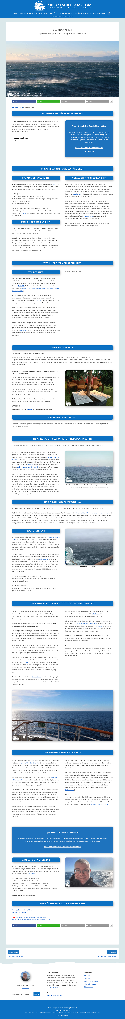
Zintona (38, 300)
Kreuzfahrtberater (26, 13)
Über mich (82, 13)
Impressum (87, 975)
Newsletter (91, 13)
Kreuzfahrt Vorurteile (19, 912)
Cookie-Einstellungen (91, 981)
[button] (24, 101)
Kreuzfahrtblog (66, 13)
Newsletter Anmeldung (54, 995)
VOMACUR (21, 286)
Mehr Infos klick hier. (62, 1015)
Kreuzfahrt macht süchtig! (99, 804)
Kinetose (54, 184)
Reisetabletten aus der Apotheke (86, 623)
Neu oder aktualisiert (79, 34)
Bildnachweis (88, 987)
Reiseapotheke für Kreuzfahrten (22, 910)
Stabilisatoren (77, 194)
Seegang (25, 662)
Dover (100, 513)
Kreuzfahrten (41, 13)
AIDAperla (54, 777)
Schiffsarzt (23, 213)
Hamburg (94, 513)
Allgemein (68, 34)
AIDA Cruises (96, 614)
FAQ (63, 34)
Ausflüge (53, 13)
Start (15, 13)
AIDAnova (30, 464)
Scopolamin (89, 216)
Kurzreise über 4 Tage (83, 513)
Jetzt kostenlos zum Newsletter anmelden (89, 149)
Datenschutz (88, 978)
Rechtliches (101, 13)
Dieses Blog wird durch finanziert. (62, 16)
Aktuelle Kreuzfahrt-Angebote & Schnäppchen (31, 917)
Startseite (15, 107)
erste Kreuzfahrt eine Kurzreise (28, 763)
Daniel (50, 34)
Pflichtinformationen (90, 984)
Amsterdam (107, 513)
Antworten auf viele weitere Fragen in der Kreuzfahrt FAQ (31, 919)
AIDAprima (15, 780)
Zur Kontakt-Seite (52, 987)
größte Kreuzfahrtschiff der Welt (27, 467)
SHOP (75, 13)
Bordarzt (29, 409)
